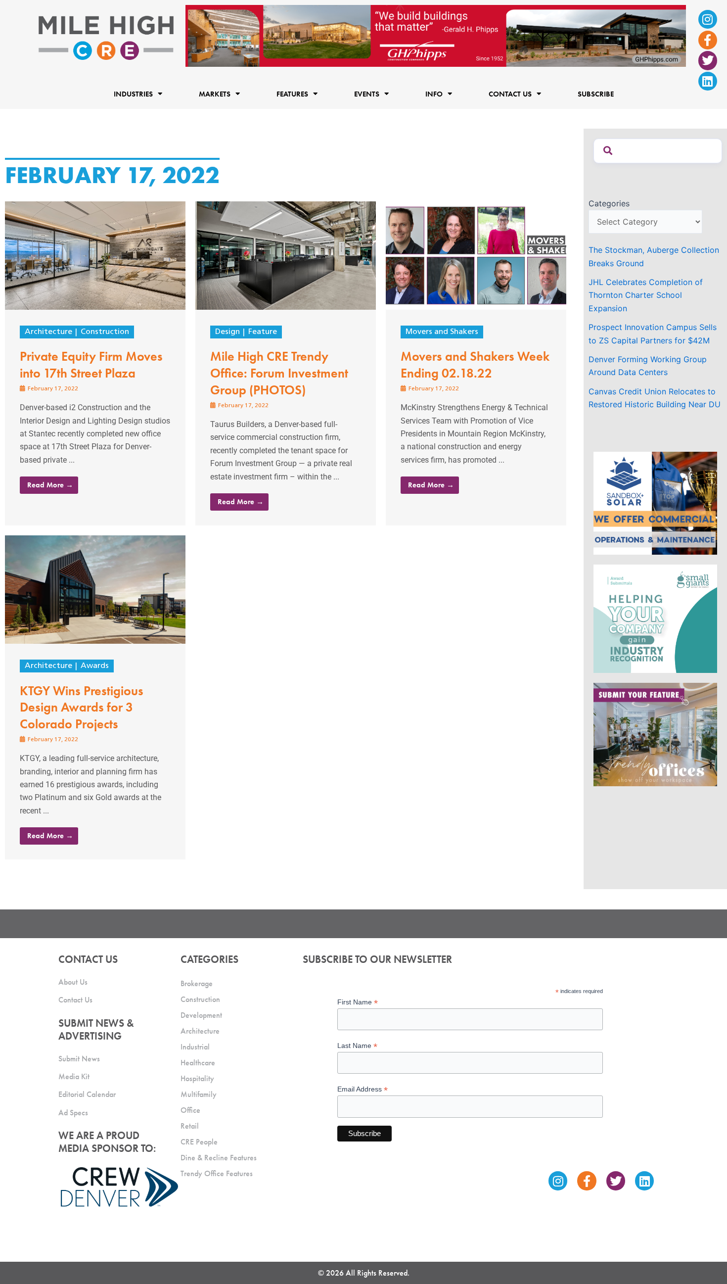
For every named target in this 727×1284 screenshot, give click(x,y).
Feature (262, 332)
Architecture (48, 332)
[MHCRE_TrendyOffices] (655, 734)
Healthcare (198, 1062)
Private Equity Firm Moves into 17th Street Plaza (91, 364)
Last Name (357, 1045)
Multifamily (199, 1094)
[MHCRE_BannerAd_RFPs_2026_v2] (435, 35)
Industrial (195, 1047)
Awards (95, 666)
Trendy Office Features (217, 1173)
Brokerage (197, 983)
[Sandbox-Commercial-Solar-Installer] (655, 502)
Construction (105, 332)
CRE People (199, 1142)
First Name (357, 1002)
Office (190, 1110)
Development (201, 1015)
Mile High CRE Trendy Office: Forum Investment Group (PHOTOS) (279, 373)
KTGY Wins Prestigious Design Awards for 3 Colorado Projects (81, 707)
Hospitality (197, 1078)
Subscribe (596, 94)
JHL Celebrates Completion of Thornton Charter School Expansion (646, 295)
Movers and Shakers (442, 332)
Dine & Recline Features (219, 1157)
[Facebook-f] (707, 40)
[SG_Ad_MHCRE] (655, 618)
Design (227, 332)
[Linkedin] (707, 81)
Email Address (362, 1089)
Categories (609, 203)
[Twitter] (707, 60)
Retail (190, 1126)
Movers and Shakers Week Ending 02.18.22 (475, 364)
